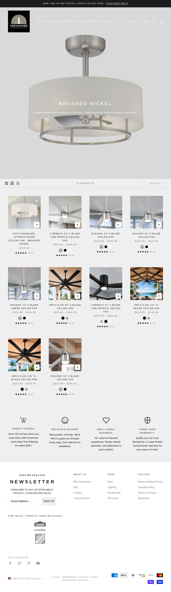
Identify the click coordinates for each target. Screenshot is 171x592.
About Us (107, 21)
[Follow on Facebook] (10, 563)
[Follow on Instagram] (19, 563)
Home (40, 21)
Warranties (143, 498)
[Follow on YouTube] (38, 563)
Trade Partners (81, 498)
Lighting (112, 487)
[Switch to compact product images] (17, 183)
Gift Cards (113, 498)
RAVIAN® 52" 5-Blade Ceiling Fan (106, 235)
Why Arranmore (81, 481)
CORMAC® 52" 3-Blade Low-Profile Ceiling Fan (106, 308)
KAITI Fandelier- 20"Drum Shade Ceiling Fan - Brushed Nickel (24, 239)
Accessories (66, 21)
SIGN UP (48, 501)
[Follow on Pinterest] (29, 563)
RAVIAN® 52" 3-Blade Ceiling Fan (65, 378)
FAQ (75, 487)
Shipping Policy (146, 487)
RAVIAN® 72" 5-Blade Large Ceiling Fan (24, 307)
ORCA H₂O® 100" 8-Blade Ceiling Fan (24, 378)
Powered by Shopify (75, 580)
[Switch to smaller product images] (12, 183)
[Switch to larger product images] (6, 183)
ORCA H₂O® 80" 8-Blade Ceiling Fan (65, 307)
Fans (50, 21)
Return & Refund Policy (150, 481)
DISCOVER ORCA (117, 3)
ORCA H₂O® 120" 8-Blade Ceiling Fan (146, 307)
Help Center (88, 21)
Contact (77, 492)
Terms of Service (147, 492)
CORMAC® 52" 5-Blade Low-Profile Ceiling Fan (65, 237)
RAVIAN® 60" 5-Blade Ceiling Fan (146, 235)
